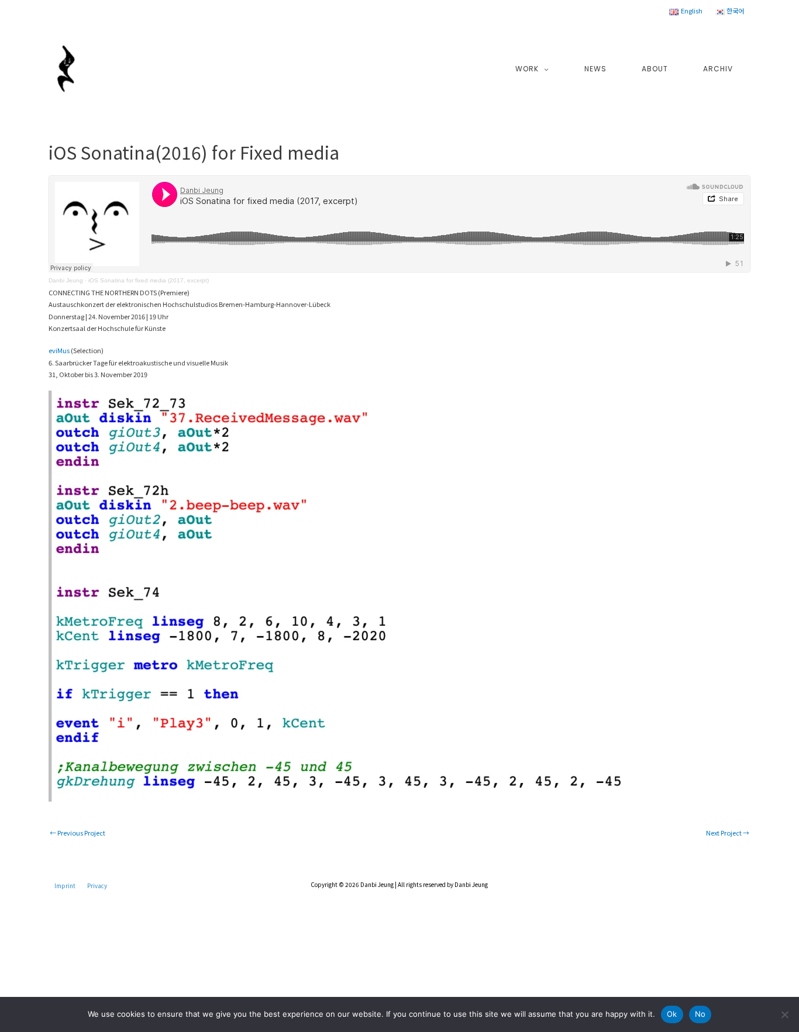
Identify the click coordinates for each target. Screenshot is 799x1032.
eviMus (59, 350)
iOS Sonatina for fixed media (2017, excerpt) (148, 280)
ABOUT (655, 69)
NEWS (595, 69)
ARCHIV (718, 69)
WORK (527, 69)
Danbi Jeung (66, 280)
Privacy (97, 885)
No (700, 1014)
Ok (672, 1014)
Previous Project (77, 832)
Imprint (64, 885)
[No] (784, 1014)
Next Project (727, 832)
